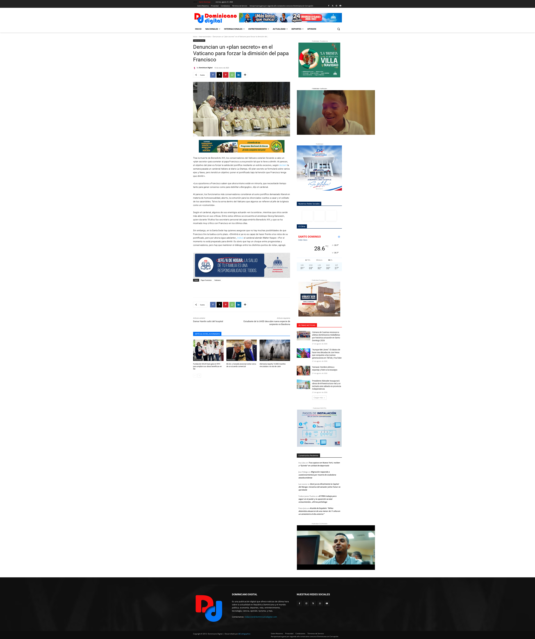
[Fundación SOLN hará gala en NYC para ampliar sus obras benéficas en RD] (208, 350)
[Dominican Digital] (195, 67)
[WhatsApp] (232, 75)
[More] (245, 75)
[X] (219, 75)
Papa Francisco (206, 280)
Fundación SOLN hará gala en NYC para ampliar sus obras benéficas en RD (207, 366)
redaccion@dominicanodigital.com (261, 616)
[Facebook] (328, 6)
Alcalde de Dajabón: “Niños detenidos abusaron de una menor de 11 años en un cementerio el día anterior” (319, 511)
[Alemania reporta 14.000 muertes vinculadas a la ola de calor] (275, 350)
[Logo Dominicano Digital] (215, 18)
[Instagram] (336, 6)
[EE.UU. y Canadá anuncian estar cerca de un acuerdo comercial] (241, 350)
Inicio (195, 36)
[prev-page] (195, 375)
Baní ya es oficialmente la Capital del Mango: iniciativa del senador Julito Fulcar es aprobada (319, 487)
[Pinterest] (225, 75)
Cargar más (318, 397)
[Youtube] (340, 6)
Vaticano (217, 280)
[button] (338, 29)
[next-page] (199, 375)
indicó (240, 237)
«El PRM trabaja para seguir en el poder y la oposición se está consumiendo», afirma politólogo (317, 499)
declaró (283, 165)
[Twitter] (332, 6)
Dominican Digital (205, 68)
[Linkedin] (238, 75)
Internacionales (205, 36)
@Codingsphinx (244, 634)
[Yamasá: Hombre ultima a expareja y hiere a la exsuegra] (303, 370)
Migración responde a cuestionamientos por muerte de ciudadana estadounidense (317, 475)
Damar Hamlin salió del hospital (208, 321)
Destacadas (198, 360)
